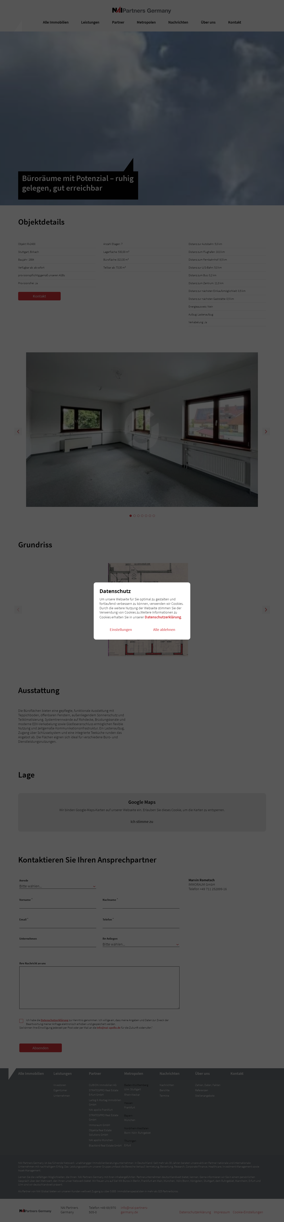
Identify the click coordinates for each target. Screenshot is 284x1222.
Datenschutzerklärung (163, 616)
